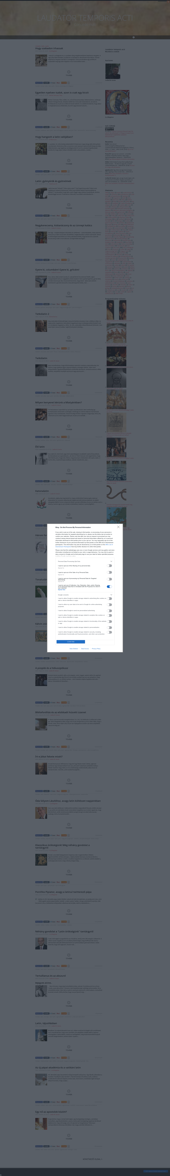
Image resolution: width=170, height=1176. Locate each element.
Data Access (85, 648)
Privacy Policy (96, 648)
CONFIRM (70, 642)
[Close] (119, 527)
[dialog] (85, 588)
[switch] (109, 565)
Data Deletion (74, 648)
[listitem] (85, 561)
